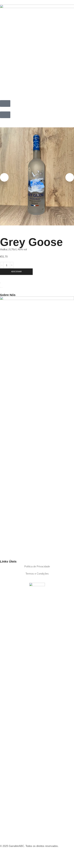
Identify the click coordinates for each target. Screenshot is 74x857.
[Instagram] (4, 554)
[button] (5, 103)
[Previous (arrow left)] (0, 287)
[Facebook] (0, 554)
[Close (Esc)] (0, 282)
